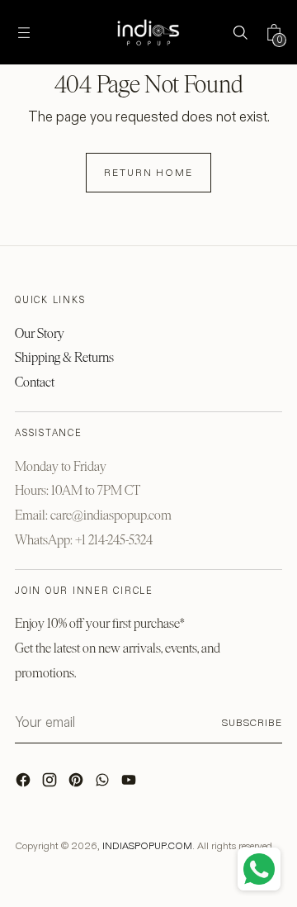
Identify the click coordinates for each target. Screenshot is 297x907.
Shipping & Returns (64, 357)
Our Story (39, 333)
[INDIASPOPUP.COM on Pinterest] (77, 784)
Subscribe (252, 722)
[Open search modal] (240, 33)
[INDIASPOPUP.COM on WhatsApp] (104, 784)
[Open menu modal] (23, 33)
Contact (34, 382)
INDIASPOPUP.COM (147, 845)
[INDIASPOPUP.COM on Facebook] (25, 784)
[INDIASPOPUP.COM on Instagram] (51, 784)
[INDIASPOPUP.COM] (148, 32)
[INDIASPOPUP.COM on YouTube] (130, 784)
